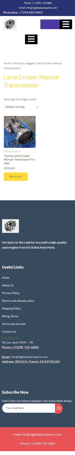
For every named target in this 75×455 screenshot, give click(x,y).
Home (7, 63)
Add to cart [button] (15, 176)
